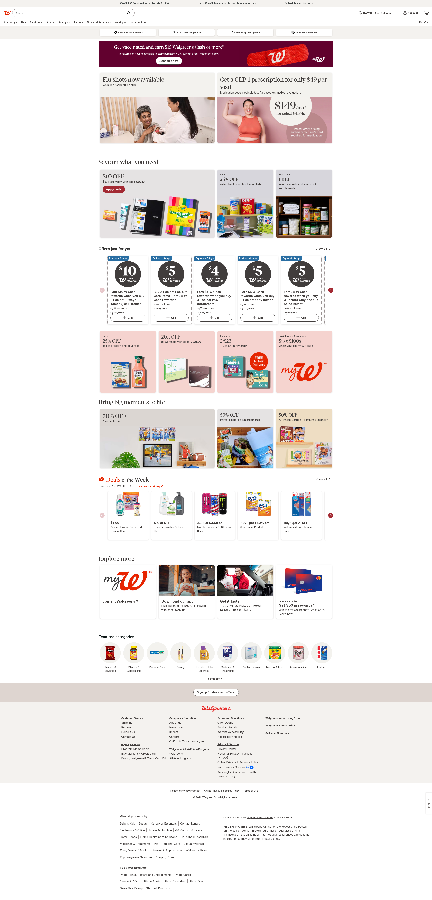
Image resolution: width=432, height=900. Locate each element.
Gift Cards (181, 830)
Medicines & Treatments (135, 843)
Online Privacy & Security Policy (238, 762)
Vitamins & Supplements (167, 850)
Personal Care (171, 843)
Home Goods (128, 837)
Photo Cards (183, 874)
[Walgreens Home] (7, 13)
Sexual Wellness (194, 843)
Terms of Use (250, 790)
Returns (126, 727)
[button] (410, 13)
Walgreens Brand (197, 850)
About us (175, 722)
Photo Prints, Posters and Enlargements (145, 874)
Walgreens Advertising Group (283, 718)
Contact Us (128, 736)
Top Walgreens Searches (136, 857)
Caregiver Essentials (164, 823)
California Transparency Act (187, 741)
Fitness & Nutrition (160, 830)
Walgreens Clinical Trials (280, 725)
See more (214, 678)
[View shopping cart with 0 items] (426, 13)
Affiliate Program (180, 758)
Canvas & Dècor (130, 881)
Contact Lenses (190, 823)
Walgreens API (178, 753)
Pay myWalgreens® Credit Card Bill (143, 758)
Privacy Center (226, 749)
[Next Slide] (330, 290)
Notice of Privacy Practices (185, 790)
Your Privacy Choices (231, 767)
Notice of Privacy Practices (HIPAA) (234, 755)
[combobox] (69, 13)
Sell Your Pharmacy (277, 733)
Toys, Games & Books (134, 850)
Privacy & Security (228, 744)
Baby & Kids (127, 823)
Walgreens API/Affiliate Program (189, 749)
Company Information (182, 718)
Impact (173, 732)
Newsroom (176, 727)
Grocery (196, 830)
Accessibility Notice (229, 736)
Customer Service (132, 718)
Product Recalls (227, 727)
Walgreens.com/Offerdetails (260, 817)
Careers (174, 736)
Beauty (143, 823)
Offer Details (225, 722)
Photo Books (152, 881)
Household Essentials (194, 837)
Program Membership (135, 749)
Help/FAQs (128, 732)
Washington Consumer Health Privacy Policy (236, 774)
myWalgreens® (130, 744)
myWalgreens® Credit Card (138, 753)
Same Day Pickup (131, 888)
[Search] (130, 13)
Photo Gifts (196, 881)
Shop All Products (158, 888)
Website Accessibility (230, 732)
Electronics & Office (132, 830)
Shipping (126, 722)
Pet (156, 843)
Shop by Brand (165, 857)
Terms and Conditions (230, 718)
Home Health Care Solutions (158, 837)
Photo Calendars (175, 881)
